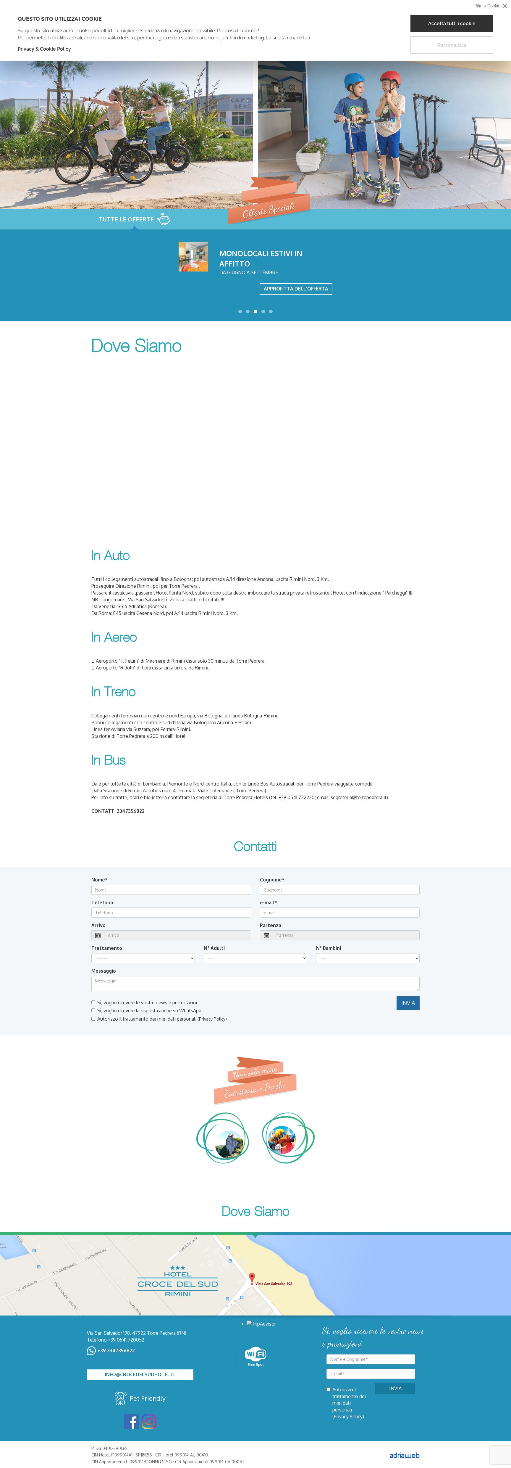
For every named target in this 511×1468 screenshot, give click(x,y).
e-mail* (268, 902)
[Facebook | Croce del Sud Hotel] (131, 1421)
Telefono (102, 902)
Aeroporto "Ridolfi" (115, 668)
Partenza (270, 925)
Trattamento (106, 948)
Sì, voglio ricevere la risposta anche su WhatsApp (149, 1011)
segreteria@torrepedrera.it (359, 797)
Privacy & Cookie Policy (44, 49)
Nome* (99, 880)
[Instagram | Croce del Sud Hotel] (149, 1421)
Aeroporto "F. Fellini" (117, 661)
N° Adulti (214, 948)
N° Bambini (328, 948)
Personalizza (452, 45)
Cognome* (272, 880)
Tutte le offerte (126, 219)
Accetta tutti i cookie (452, 23)
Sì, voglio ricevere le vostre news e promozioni (147, 1003)
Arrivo (98, 925)
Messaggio (103, 971)
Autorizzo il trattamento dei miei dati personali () (162, 1019)
